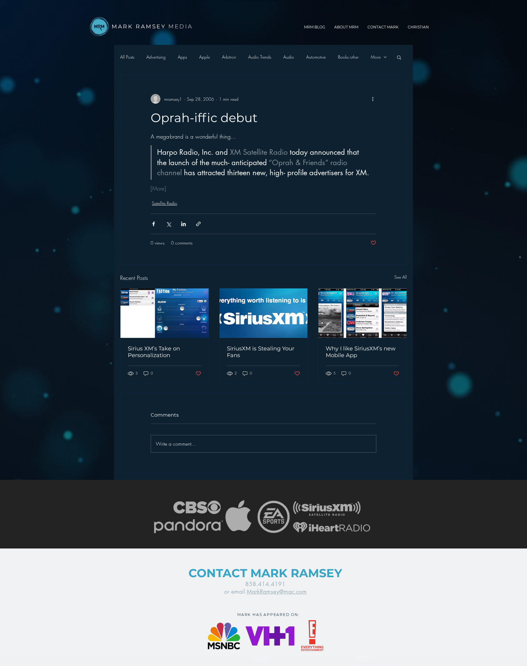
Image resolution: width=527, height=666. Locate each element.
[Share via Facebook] (153, 224)
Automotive (316, 57)
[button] (399, 57)
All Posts (127, 57)
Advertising (156, 57)
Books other (348, 57)
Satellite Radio (164, 203)
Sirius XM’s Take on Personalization (154, 352)
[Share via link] (198, 224)
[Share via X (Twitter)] (168, 224)
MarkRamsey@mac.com (277, 591)
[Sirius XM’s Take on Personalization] (164, 313)
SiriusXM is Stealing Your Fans (260, 352)
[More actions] (372, 99)
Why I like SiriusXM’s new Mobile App (361, 352)
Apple (204, 57)
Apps (182, 57)
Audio (288, 57)
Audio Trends (259, 57)
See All (400, 277)
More (376, 57)
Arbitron (229, 57)
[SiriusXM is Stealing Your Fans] (264, 313)
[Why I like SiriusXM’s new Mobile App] (362, 313)
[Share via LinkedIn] (183, 224)
